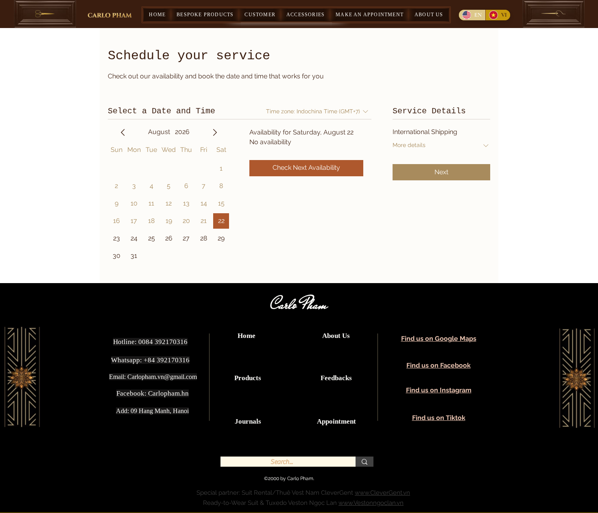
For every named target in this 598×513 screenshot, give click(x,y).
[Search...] (364, 462)
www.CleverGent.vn (382, 492)
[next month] (215, 132)
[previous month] (123, 132)
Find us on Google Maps (438, 338)
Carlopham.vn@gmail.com (162, 376)
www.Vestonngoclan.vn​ (371, 503)
